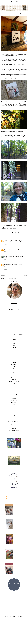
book (14, 404)
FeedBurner (16, 430)
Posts (8, 496)
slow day (14, 356)
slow (16, 228)
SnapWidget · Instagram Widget (18, 334)
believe (8, 228)
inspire (14, 368)
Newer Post (24, 275)
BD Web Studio (12, 616)
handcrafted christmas (14, 377)
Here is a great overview (6, 65)
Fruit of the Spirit (14, 396)
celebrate (14, 347)
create (14, 349)
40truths (13, 375)
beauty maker (14, 402)
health (14, 406)
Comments (9, 498)
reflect (11, 228)
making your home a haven (14, 381)
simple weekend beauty (14, 373)
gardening (14, 370)
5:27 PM (5, 251)
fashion (14, 411)
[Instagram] (14, 303)
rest (14, 228)
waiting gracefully (14, 394)
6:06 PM (5, 259)
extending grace (14, 398)
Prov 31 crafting (14, 392)
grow (14, 409)
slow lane (14, 389)
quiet (14, 372)
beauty (5, 228)
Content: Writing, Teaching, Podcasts (10, 3)
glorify (14, 408)
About (16, 1)
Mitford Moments (14, 383)
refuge (14, 415)
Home (10, 1)
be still (14, 366)
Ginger (5, 248)
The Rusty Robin (14, 400)
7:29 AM (5, 244)
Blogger (22, 616)
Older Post (3, 275)
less (14, 413)
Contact (25, 3)
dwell (14, 341)
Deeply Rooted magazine (19, 64)
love (14, 343)
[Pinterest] (12, 303)
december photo (14, 364)
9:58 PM (5, 269)
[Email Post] (3, 227)
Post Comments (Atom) (11, 278)
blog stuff (14, 379)
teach (14, 360)
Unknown (6, 239)
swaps (14, 385)
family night (14, 362)
